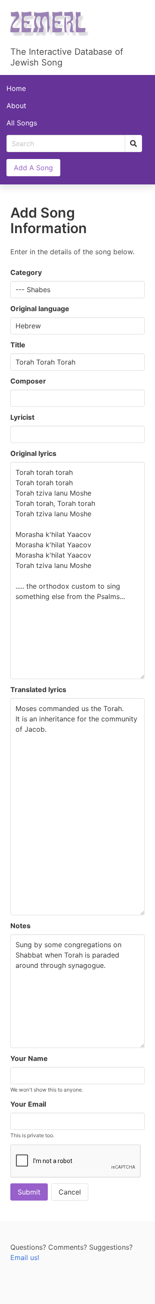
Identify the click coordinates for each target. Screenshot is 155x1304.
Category (26, 272)
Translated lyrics (38, 689)
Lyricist (22, 417)
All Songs (21, 123)
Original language (39, 308)
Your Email (28, 1104)
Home (16, 88)
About (16, 105)
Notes (20, 925)
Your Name (29, 1058)
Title (17, 344)
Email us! (24, 1257)
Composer (28, 381)
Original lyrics (33, 453)
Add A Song (33, 167)
